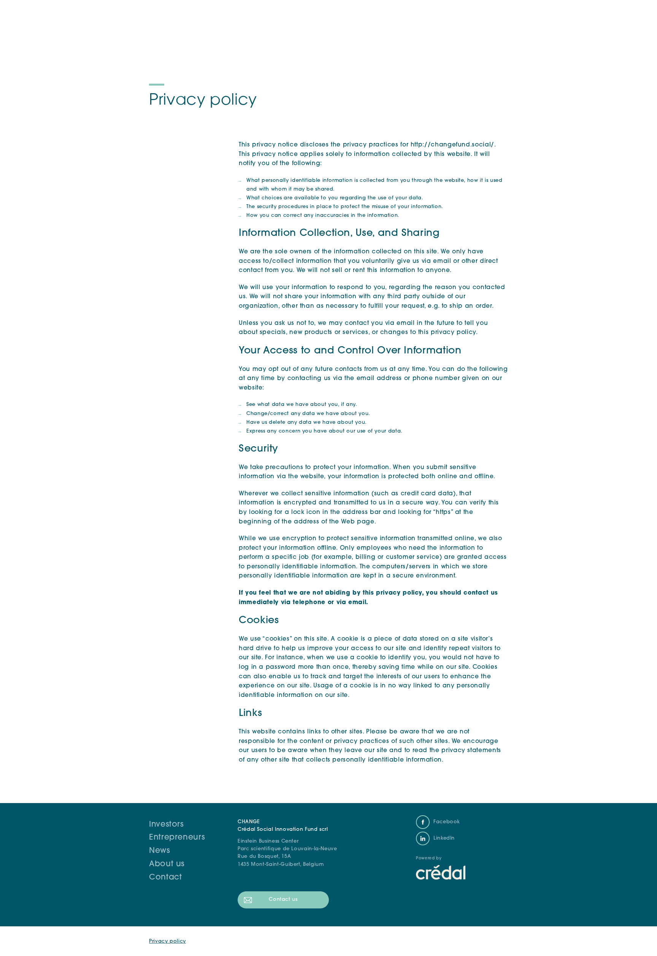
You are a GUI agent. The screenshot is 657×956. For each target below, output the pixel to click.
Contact (165, 877)
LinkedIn (444, 838)
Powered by (428, 858)
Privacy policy (167, 941)
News (159, 851)
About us (167, 864)
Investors (166, 825)
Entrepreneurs (177, 837)
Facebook (446, 821)
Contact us (283, 899)
